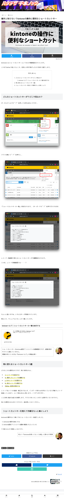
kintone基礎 (11, 448)
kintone (4, 448)
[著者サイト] (16, 465)
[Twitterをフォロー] (47, 465)
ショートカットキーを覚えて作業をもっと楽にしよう (31, 85)
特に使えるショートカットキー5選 (25, 83)
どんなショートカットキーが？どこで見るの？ (29, 78)
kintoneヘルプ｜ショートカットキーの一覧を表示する (34, 80)
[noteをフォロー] (32, 469)
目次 (29, 73)
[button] (59, 275)
